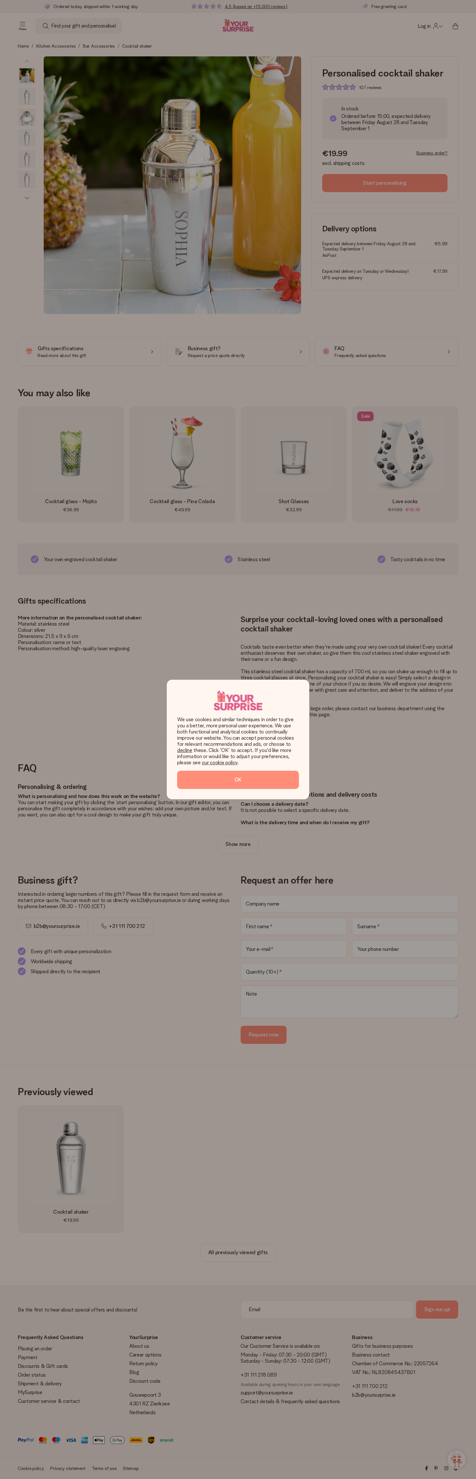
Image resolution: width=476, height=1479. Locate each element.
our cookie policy (219, 762)
